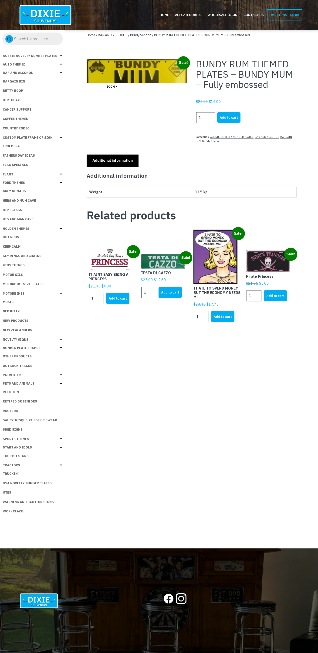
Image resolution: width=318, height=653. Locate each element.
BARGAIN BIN (14, 81)
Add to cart (229, 117)
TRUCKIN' (11, 474)
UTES (7, 492)
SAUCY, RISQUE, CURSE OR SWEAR (30, 420)
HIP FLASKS (12, 210)
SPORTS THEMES (16, 439)
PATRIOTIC (12, 375)
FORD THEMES (14, 183)
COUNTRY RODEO (16, 128)
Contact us (254, 15)
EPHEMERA (11, 146)
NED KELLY (11, 311)
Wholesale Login (222, 15)
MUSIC (8, 302)
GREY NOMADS (14, 191)
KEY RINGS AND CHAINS (22, 256)
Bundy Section (140, 35)
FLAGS (8, 174)
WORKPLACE (13, 511)
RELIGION (11, 392)
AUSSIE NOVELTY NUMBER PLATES (30, 56)
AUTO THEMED (14, 64)
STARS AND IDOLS (17, 447)
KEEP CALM (11, 246)
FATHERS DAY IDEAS (19, 155)
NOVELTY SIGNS (15, 339)
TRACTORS (11, 465)
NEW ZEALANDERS (17, 330)
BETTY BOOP (13, 91)
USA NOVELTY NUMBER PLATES (27, 483)
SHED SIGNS (13, 429)
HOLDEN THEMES (16, 229)
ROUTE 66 (10, 411)
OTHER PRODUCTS (17, 356)
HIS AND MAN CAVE (18, 219)
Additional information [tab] (112, 160)
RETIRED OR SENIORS (20, 401)
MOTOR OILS (13, 275)
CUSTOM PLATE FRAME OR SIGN (28, 137)
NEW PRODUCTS (15, 321)
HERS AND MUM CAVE (19, 200)
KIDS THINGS (14, 265)
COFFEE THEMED (15, 119)
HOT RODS (11, 237)
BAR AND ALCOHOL (18, 73)
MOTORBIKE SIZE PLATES (23, 284)
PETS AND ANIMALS (18, 383)
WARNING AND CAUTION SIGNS (28, 502)
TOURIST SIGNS (16, 456)
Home (164, 15)
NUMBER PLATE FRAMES (22, 348)
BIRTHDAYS (12, 100)
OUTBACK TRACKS (17, 366)
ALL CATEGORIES (188, 15)
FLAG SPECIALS (15, 165)
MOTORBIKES (13, 293)
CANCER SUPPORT (17, 109)
